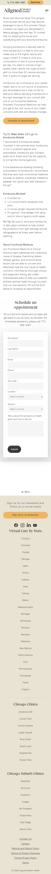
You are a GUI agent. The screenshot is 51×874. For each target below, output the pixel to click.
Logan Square (25, 732)
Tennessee (25, 676)
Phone (10, 370)
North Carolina (25, 655)
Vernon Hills (25, 829)
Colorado (25, 545)
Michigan (25, 614)
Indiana (25, 580)
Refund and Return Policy (25, 848)
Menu (27, 492)
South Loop (25, 746)
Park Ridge (25, 822)
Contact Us (25, 839)
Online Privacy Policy (25, 858)
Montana (25, 634)
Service (11, 404)
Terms (25, 863)
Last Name (13, 349)
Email (10, 359)
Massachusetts (25, 607)
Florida (25, 552)
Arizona (25, 538)
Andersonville (25, 712)
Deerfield (25, 781)
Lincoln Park (25, 719)
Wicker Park (25, 760)
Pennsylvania (25, 669)
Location (11, 391)
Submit (14, 449)
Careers (25, 844)
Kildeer (25, 802)
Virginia (25, 689)
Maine (25, 600)
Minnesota (25, 621)
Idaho (25, 566)
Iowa (25, 586)
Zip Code (12, 381)
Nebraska (25, 641)
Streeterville (25, 753)
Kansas (25, 593)
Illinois (25, 573)
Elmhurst (25, 788)
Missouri (25, 628)
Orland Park (25, 815)
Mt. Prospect (25, 809)
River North (25, 739)
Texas (25, 682)
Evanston (25, 795)
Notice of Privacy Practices (25, 853)
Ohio (25, 662)
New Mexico (25, 648)
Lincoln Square (25, 726)
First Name (13, 338)
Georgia (25, 559)
